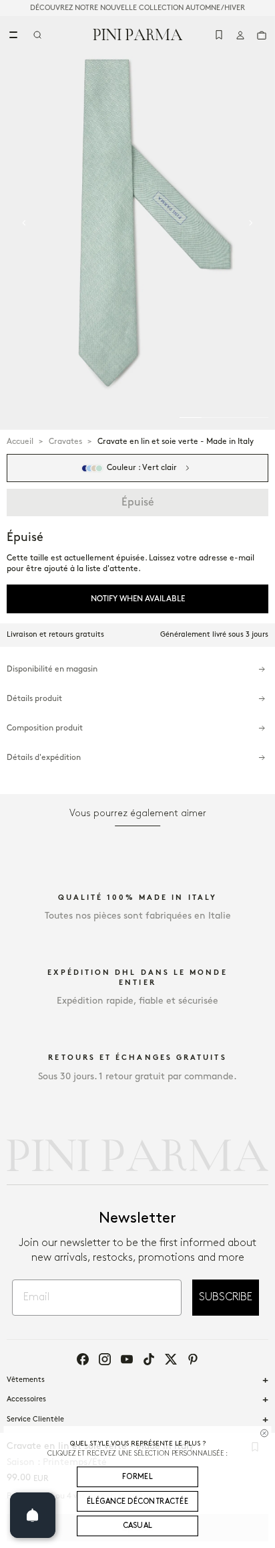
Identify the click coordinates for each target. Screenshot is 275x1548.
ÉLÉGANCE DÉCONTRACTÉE (137, 1501)
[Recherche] (37, 35)
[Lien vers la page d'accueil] (138, 34)
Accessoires (26, 1399)
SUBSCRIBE (225, 1297)
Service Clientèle (35, 1419)
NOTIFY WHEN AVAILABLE (138, 599)
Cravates (65, 441)
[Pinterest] (193, 1359)
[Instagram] (105, 1359)
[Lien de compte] (240, 35)
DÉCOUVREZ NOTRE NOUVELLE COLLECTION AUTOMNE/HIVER (137, 8)
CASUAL (138, 1526)
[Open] (32, 1515)
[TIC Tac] (149, 1359)
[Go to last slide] (24, 223)
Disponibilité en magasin (52, 669)
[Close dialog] (264, 1432)
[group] (137, 223)
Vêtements (26, 1380)
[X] (171, 1359)
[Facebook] (83, 1359)
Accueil (20, 441)
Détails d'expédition (44, 757)
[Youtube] (127, 1359)
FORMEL (137, 1476)
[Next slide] (251, 223)
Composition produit (45, 728)
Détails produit (34, 698)
